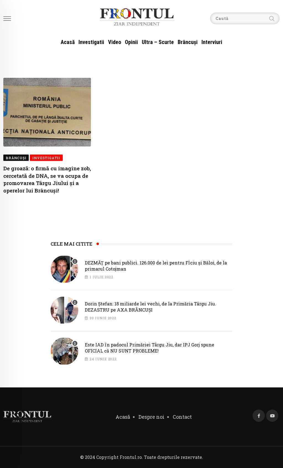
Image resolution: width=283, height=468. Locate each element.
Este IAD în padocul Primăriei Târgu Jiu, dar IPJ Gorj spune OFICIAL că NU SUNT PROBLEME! (149, 348)
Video (114, 42)
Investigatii (91, 42)
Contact (182, 416)
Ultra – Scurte (158, 42)
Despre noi (151, 416)
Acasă (68, 42)
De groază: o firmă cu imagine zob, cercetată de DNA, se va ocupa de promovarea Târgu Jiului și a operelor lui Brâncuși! (47, 179)
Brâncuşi (188, 42)
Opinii (131, 42)
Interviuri (211, 42)
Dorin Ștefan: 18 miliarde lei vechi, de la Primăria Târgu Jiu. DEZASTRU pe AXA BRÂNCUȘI (150, 307)
